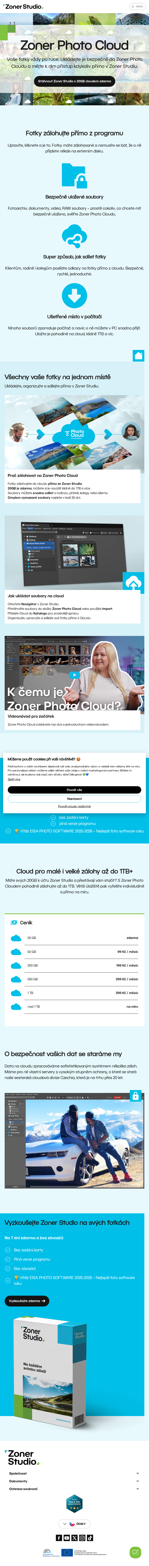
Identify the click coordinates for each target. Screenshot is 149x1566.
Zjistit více (14, 779)
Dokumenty (18, 1481)
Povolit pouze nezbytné (74, 806)
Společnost (18, 1473)
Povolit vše (74, 789)
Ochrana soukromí (23, 1489)
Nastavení (74, 798)
